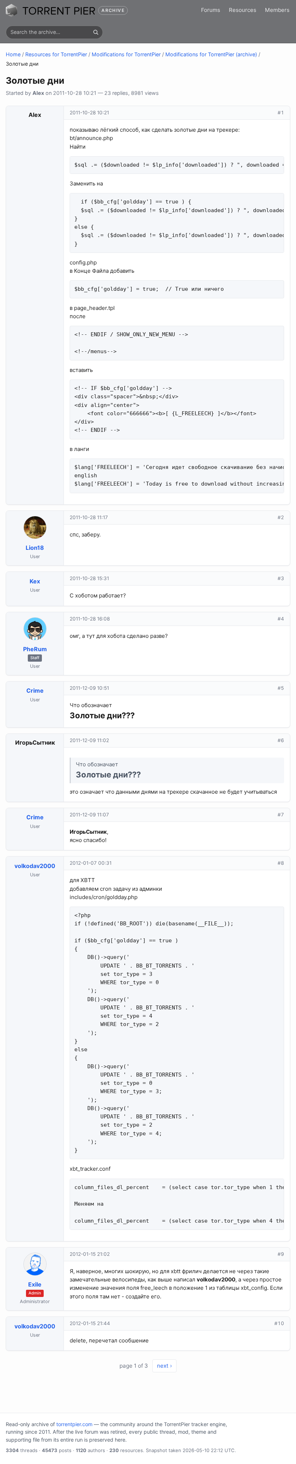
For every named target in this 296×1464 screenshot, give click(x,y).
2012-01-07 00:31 (91, 863)
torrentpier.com (74, 1424)
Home (13, 54)
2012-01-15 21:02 (90, 1254)
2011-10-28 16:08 (90, 619)
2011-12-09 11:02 (89, 740)
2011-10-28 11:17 (89, 517)
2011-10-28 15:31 (89, 578)
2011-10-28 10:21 (89, 112)
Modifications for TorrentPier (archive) (211, 54)
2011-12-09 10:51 (89, 688)
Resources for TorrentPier (56, 54)
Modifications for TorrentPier (126, 54)
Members (277, 9)
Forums (210, 9)
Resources (242, 9)
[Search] (95, 32)
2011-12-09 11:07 (89, 815)
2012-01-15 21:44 (90, 1323)
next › (164, 1365)
